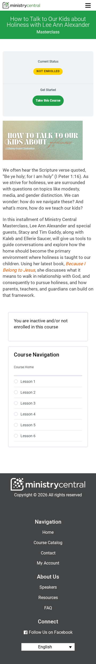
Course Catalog (48, 542)
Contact (48, 552)
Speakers (48, 587)
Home (48, 532)
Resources (48, 597)
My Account (48, 563)
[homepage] (48, 489)
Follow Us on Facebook (50, 632)
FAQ (48, 607)
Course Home (24, 367)
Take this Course (48, 100)
